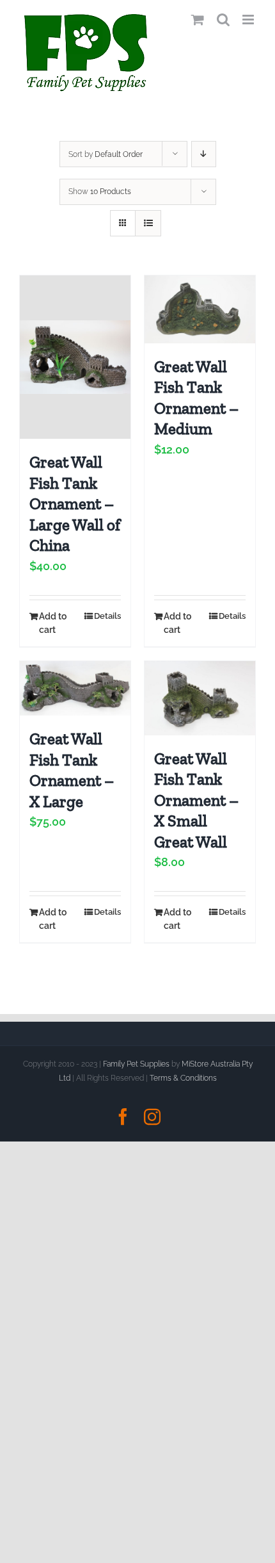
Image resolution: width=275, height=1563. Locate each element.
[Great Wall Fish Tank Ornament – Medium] (200, 309)
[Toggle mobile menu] (249, 19)
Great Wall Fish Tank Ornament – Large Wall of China (74, 503)
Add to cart (53, 623)
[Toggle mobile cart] (197, 19)
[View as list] (148, 223)
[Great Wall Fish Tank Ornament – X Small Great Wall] (200, 698)
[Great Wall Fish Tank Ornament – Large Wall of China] (75, 357)
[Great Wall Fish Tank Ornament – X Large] (75, 688)
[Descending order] (203, 154)
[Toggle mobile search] (223, 19)
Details (107, 616)
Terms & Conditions (183, 1078)
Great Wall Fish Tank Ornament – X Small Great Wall (196, 800)
